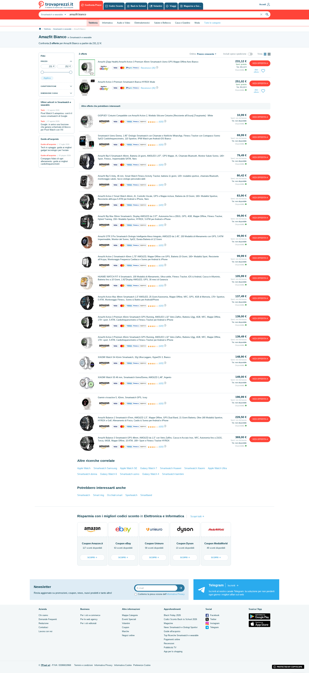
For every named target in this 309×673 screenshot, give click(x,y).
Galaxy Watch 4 (150, 474)
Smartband (146, 495)
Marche (125, 631)
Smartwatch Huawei (170, 468)
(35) (153, 68)
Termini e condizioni (83, 665)
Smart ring (98, 495)
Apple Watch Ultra (217, 468)
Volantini (126, 623)
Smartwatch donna (87, 474)
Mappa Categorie (130, 615)
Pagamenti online (172, 639)
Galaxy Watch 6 (108, 474)
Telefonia (47, 29)
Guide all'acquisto (172, 631)
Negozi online (128, 635)
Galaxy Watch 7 (148, 468)
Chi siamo (43, 615)
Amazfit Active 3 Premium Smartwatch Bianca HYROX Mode (126, 82)
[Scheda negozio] (104, 68)
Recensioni (169, 643)
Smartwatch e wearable (62, 29)
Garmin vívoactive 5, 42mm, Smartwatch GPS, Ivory (122, 397)
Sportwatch (131, 495)
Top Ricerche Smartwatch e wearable (181, 635)
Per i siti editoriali (88, 623)
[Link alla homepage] (40, 29)
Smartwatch (83, 495)
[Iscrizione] (181, 588)
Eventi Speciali (129, 619)
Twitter (213, 619)
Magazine (168, 623)
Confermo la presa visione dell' (161, 594)
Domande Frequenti (48, 619)
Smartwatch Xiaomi (194, 468)
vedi (259, 63)
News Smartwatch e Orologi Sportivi (180, 627)
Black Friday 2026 (172, 615)
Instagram (215, 623)
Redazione (43, 623)
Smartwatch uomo (129, 474)
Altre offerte (256, 71)
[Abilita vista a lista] (265, 54)
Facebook (214, 615)
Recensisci (146, 68)
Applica (47, 78)
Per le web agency (89, 619)
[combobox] (53, 14)
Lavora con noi (45, 631)
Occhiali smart (114, 495)
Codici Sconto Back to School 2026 (180, 619)
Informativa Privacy (175, 594)
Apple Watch (83, 468)
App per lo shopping (173, 651)
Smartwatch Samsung (105, 468)
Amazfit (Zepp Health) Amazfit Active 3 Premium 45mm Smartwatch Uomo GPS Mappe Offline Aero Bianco (148, 62)
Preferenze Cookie (141, 665)
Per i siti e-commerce (90, 615)
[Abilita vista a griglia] (269, 54)
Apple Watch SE (128, 468)
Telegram (214, 627)
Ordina (193, 54)
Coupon (125, 627)
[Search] (267, 14)
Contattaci (43, 627)
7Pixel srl (45, 665)
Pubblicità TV (170, 647)
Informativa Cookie (123, 665)
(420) (161, 121)
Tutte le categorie (212, 23)
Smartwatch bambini (173, 474)
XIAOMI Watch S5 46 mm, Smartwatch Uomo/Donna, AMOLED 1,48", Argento (134, 377)
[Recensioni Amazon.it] (153, 122)
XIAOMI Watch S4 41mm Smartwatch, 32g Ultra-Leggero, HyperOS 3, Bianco (134, 357)
